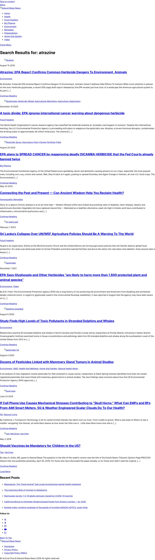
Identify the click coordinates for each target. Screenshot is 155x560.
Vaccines (9, 452)
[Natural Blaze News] (10, 8)
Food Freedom (11, 20)
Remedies (9, 30)
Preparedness (10, 33)
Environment (10, 26)
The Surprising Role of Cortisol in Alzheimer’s (25, 490)
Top (2, 452)
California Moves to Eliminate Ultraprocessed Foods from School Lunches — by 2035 (45, 501)
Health (7, 16)
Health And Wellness (28, 368)
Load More (5, 471)
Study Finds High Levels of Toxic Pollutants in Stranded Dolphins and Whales (57, 321)
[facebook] (5, 522)
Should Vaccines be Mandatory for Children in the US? (40, 446)
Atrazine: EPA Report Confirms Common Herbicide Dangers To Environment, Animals (63, 72)
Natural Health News (68, 368)
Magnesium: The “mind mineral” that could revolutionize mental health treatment (42, 484)
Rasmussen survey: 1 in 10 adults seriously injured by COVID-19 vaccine (38, 496)
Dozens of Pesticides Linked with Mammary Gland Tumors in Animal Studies (57, 362)
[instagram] (5, 526)
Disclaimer (9, 546)
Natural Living (10, 414)
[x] (5, 519)
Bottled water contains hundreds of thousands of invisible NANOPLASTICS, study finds (46, 507)
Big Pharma (9, 23)
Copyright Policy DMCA (15, 553)
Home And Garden (13, 36)
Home (7, 13)
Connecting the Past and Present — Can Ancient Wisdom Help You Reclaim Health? (62, 193)
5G (1, 414)
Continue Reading (8, 96)
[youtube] (5, 529)
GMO (15, 368)
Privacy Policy (11, 549)
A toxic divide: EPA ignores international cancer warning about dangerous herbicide (62, 113)
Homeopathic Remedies (11, 199)
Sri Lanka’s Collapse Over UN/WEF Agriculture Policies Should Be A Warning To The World (66, 234)
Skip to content (7, 1)
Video (7, 39)
